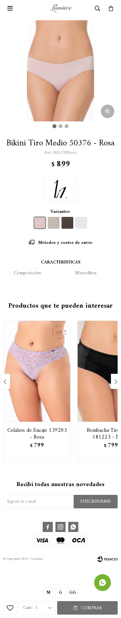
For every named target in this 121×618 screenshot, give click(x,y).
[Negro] (67, 223)
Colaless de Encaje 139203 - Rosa (37, 434)
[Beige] (53, 223)
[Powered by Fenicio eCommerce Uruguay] (107, 559)
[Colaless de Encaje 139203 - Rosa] (37, 371)
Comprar (91, 608)
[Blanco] (81, 223)
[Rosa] (40, 223)
